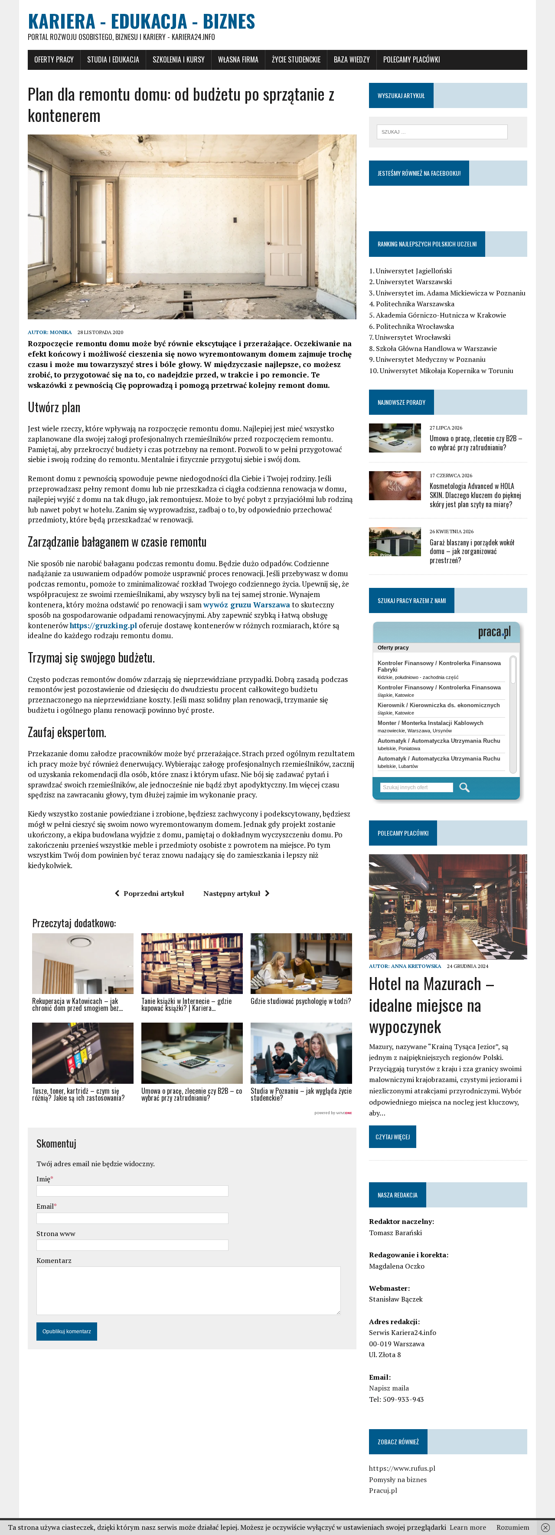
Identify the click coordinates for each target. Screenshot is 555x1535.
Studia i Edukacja (113, 59)
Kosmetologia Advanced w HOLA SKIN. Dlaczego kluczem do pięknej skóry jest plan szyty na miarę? (475, 495)
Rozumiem (512, 1527)
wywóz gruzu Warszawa (246, 605)
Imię (43, 1179)
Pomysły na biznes (398, 1479)
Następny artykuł (232, 893)
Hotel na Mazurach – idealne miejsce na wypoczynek (432, 1004)
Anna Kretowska (416, 966)
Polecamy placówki (411, 59)
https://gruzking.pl (103, 625)
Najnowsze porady (401, 402)
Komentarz (54, 1260)
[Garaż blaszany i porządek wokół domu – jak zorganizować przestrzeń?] (395, 550)
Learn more (468, 1527)
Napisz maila (389, 1388)
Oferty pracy (54, 59)
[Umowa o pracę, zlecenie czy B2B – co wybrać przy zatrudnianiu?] (395, 446)
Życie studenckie (296, 59)
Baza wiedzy (352, 59)
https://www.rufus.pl (402, 1468)
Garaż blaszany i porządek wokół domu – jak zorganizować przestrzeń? (472, 551)
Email (45, 1206)
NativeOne (192, 1113)
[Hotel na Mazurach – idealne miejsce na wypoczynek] (448, 954)
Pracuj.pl (383, 1490)
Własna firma (238, 59)
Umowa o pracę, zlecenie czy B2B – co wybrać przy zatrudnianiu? (476, 443)
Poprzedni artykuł (154, 893)
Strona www (55, 1233)
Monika (61, 332)
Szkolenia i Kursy (179, 59)
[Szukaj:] (442, 131)
